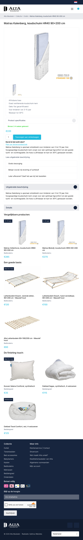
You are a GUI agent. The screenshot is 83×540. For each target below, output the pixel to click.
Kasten (6, 462)
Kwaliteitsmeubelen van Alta (41, 459)
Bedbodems (9, 466)
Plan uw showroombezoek (16, 144)
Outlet (26, 16)
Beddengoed (9, 473)
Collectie (19, 16)
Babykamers (9, 459)
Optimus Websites (35, 534)
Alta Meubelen (9, 16)
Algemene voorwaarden (39, 462)
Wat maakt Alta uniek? (39, 455)
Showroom (34, 452)
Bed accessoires (10, 455)
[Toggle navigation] (72, 8)
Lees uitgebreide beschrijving (18, 157)
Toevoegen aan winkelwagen (27, 137)
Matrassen (8, 470)
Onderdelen (8, 477)
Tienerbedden (9, 452)
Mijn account (35, 466)
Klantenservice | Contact (40, 448)
